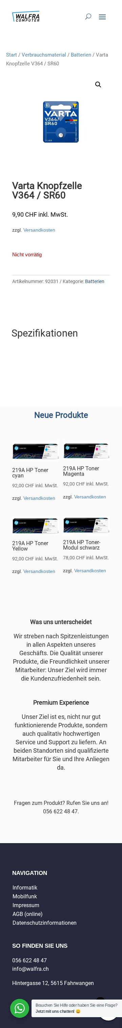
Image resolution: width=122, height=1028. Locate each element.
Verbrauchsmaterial (44, 55)
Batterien (81, 55)
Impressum (26, 905)
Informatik (25, 887)
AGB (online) (28, 914)
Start (11, 55)
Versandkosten (39, 230)
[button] (98, 85)
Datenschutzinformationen (45, 923)
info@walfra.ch (30, 969)
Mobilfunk (25, 896)
